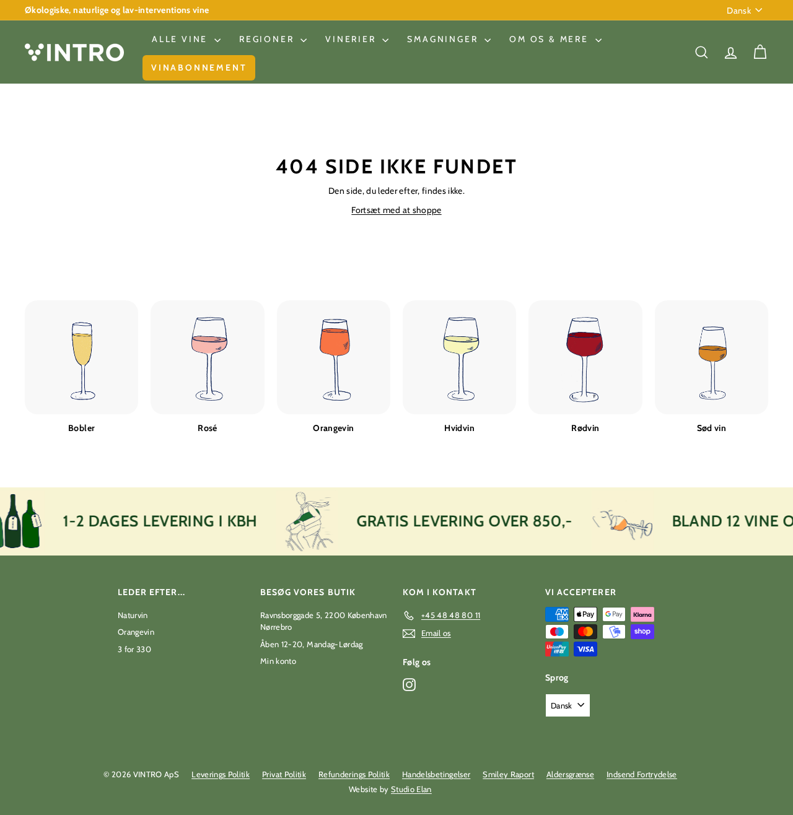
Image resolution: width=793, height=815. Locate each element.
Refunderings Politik (354, 774)
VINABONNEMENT (199, 67)
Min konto (278, 661)
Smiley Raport (508, 774)
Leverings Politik (220, 774)
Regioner (268, 39)
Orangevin (136, 632)
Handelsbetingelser (436, 774)
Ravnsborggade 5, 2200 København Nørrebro (323, 621)
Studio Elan (411, 789)
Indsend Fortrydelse (642, 774)
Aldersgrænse (570, 774)
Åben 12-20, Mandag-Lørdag (311, 644)
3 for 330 (134, 649)
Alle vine (181, 39)
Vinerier (352, 39)
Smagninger (444, 39)
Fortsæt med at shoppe (396, 210)
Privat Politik (284, 774)
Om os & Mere (550, 39)
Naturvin (133, 615)
